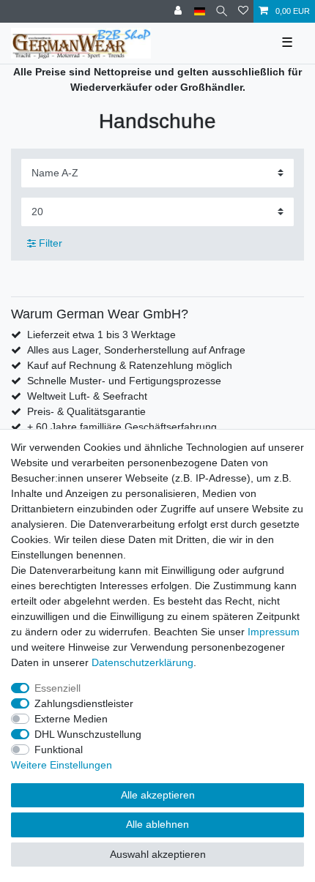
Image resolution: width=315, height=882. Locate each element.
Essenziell (57, 688)
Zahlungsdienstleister (83, 703)
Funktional (58, 749)
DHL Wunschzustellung (87, 734)
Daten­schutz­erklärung (142, 662)
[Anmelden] (179, 11)
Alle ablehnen (157, 824)
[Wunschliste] (243, 11)
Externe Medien (71, 719)
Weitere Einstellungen (61, 765)
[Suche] (221, 11)
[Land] (199, 11)
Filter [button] (50, 243)
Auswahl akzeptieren (158, 854)
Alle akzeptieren (158, 795)
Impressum (274, 632)
